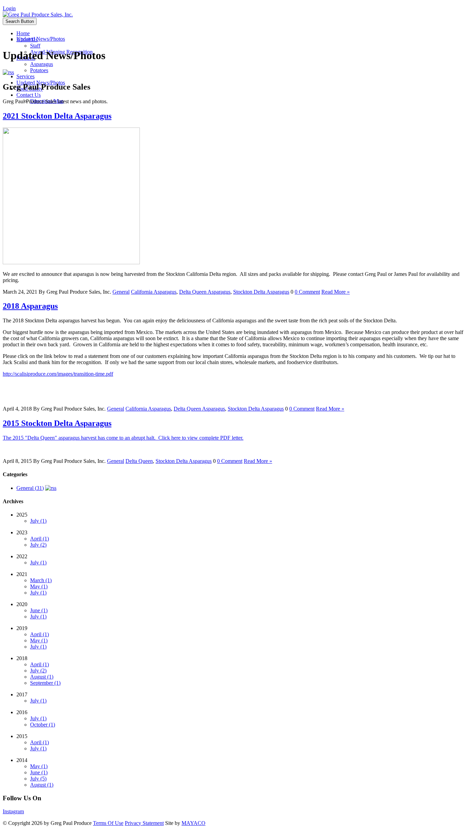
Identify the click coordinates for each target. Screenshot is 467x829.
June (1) (39, 610)
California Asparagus (153, 292)
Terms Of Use (108, 823)
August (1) (41, 677)
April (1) (39, 538)
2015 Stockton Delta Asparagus (57, 423)
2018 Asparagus (30, 306)
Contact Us (28, 95)
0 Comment (307, 292)
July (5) (38, 778)
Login (9, 8)
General (121, 292)
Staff (35, 46)
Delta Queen (139, 461)
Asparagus (41, 64)
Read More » (335, 292)
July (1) (38, 521)
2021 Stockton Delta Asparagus (57, 115)
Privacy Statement (144, 823)
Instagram (13, 811)
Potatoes (39, 70)
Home (23, 33)
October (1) (42, 724)
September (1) (45, 683)
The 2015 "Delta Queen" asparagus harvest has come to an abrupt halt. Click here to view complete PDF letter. (123, 438)
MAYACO (193, 823)
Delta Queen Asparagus (204, 292)
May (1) (39, 586)
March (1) (41, 580)
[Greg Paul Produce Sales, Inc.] (38, 14)
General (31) (30, 488)
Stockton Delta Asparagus (261, 292)
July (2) (38, 545)
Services (25, 76)
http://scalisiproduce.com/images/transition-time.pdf (58, 374)
